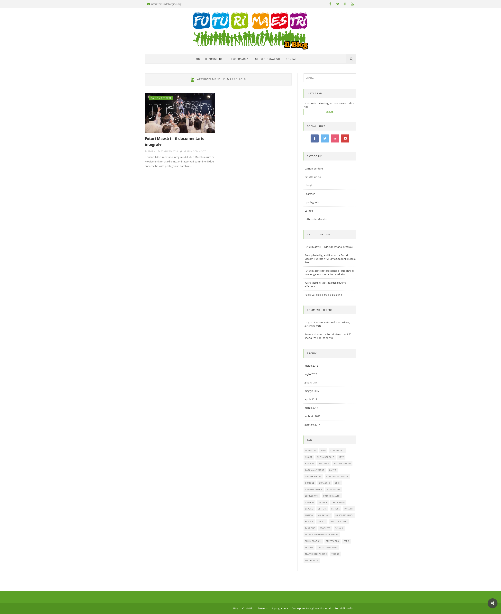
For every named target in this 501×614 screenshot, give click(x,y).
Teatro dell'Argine (316, 554)
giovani (309, 502)
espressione (312, 496)
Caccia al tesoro (314, 470)
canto (332, 470)
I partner (310, 194)
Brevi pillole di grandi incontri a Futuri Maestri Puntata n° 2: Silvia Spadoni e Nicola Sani (330, 258)
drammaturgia (313, 489)
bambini (309, 463)
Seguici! (330, 111)
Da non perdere (161, 97)
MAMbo (309, 515)
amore (308, 457)
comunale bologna (337, 476)
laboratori (338, 502)
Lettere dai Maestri (315, 219)
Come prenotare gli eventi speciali (311, 608)
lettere (335, 509)
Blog (196, 59)
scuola (339, 528)
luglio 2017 (311, 374)
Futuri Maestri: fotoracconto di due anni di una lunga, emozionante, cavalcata (329, 272)
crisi (337, 483)
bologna (324, 463)
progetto (325, 528)
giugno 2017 (312, 382)
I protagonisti (312, 202)
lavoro (309, 509)
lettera (322, 509)
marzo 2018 (311, 365)
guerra (323, 502)
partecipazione (339, 521)
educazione (333, 489)
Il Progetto (213, 59)
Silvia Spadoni (313, 541)
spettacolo (332, 541)
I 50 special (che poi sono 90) (328, 336)
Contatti (292, 59)
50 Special (310, 450)
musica (309, 521)
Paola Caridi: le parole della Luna (323, 294)
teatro (309, 547)
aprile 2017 (311, 399)
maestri (348, 509)
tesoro (336, 554)
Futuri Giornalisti (267, 59)
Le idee (309, 210)
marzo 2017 (311, 407)
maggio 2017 (312, 391)
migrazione (324, 515)
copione (309, 483)
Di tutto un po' (313, 177)
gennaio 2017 (312, 424)
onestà (322, 521)
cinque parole (313, 476)
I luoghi (309, 185)
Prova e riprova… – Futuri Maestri (324, 334)
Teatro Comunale (328, 547)
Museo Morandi (344, 515)
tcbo (346, 541)
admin (151, 151)
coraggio (324, 483)
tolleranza (311, 560)
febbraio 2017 (312, 416)
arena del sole (325, 457)
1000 (323, 450)
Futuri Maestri (331, 496)
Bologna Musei (342, 463)
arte (341, 457)
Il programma (238, 59)
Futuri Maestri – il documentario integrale (175, 141)
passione (310, 528)
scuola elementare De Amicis (321, 534)
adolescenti (337, 450)
